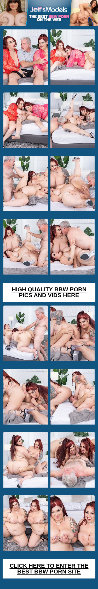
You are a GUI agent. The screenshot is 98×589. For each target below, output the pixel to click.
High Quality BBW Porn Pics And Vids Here (49, 292)
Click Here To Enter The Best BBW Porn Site (49, 568)
